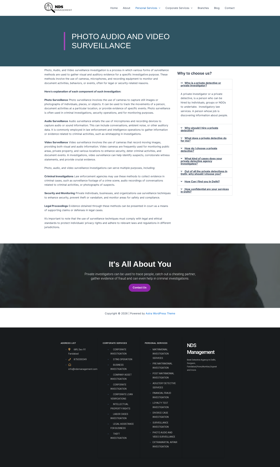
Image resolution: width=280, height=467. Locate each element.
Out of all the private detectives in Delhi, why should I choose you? (204, 172)
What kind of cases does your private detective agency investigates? (201, 161)
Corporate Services (177, 8)
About (126, 8)
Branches (203, 8)
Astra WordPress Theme (160, 313)
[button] (204, 84)
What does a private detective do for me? (204, 139)
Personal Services (146, 8)
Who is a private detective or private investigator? (201, 84)
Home (114, 8)
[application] (158, 7)
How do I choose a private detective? (199, 149)
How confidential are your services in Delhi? (205, 190)
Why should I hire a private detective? (199, 129)
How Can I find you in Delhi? (202, 181)
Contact (230, 8)
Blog (217, 8)
